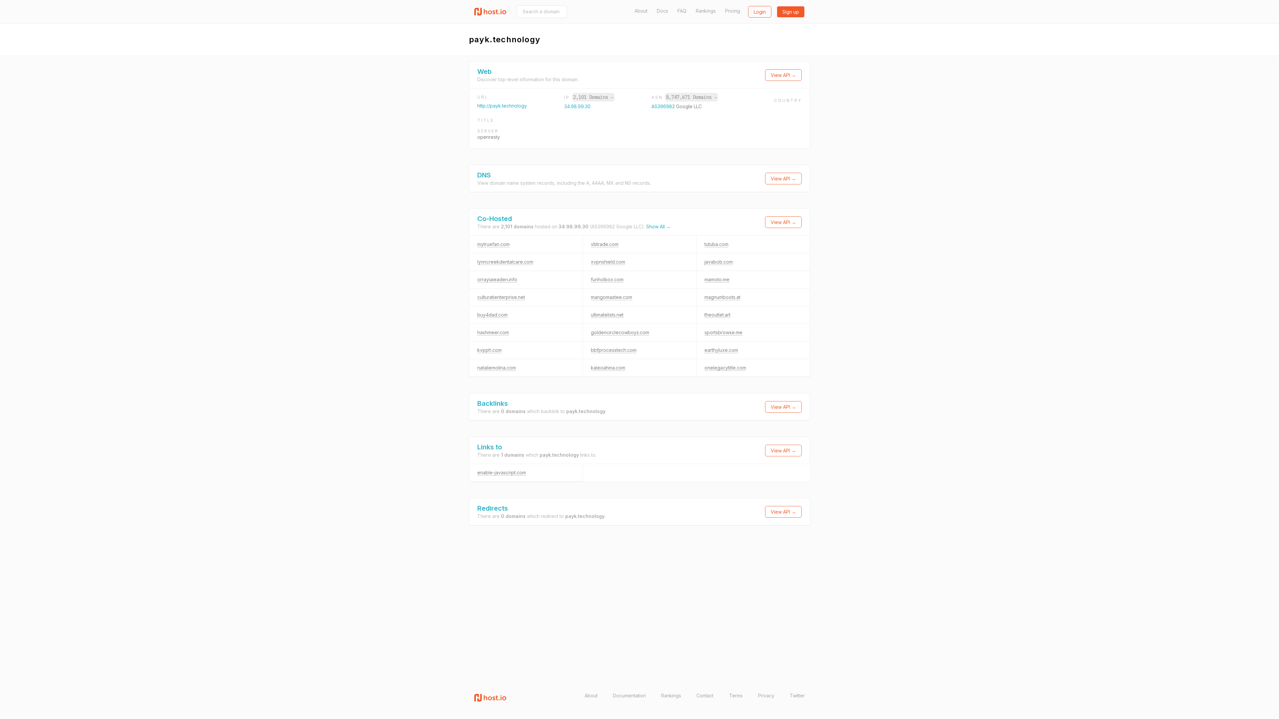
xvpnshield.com (608, 262)
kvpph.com (489, 350)
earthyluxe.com (721, 350)
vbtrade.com (605, 244)
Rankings (706, 11)
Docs (662, 11)
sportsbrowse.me (723, 332)
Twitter (797, 695)
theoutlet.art (717, 315)
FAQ (681, 11)
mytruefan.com (493, 244)
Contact (704, 695)
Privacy (766, 695)
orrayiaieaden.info (497, 279)
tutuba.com (716, 244)
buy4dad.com (492, 315)
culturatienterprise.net (501, 297)
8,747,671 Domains (691, 97)
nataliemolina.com (496, 367)
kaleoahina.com (608, 367)
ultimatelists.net (607, 315)
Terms (736, 695)
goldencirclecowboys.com (620, 332)
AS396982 (663, 106)
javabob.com (718, 262)
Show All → (658, 226)
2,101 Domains (593, 97)
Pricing (732, 11)
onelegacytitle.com (725, 367)
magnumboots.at (722, 297)
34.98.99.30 (577, 106)
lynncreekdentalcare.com (505, 262)
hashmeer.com (493, 332)
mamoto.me (716, 279)
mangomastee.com (611, 297)
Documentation (629, 695)
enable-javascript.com (501, 472)
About (641, 11)
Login (760, 12)
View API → (783, 75)
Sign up (790, 12)
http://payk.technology (502, 106)
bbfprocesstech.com (614, 350)
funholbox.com (607, 279)
